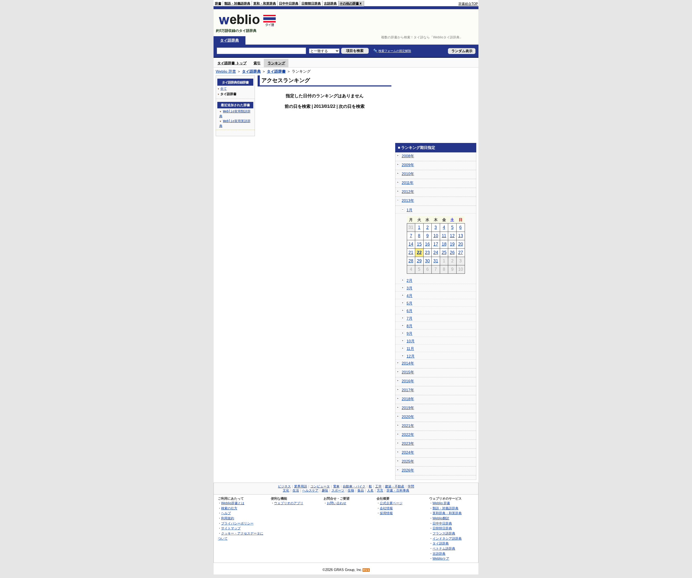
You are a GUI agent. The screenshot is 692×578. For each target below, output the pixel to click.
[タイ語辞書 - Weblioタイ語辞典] (247, 26)
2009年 (408, 165)
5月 (409, 303)
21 (410, 252)
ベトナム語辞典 (443, 548)
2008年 (408, 156)
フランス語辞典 (443, 533)
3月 (409, 288)
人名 (370, 490)
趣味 (325, 490)
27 (460, 252)
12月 (411, 356)
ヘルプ (226, 513)
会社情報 (386, 508)
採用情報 (386, 513)
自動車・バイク (354, 486)
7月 (409, 318)
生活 (295, 490)
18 (444, 244)
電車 (336, 486)
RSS (366, 570)
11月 (410, 348)
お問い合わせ (336, 503)
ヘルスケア (310, 490)
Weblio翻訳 (440, 518)
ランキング (276, 63)
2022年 (408, 434)
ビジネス (284, 486)
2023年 (408, 443)
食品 (360, 490)
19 (452, 244)
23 (427, 252)
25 (444, 252)
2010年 (408, 174)
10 (435, 235)
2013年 (408, 200)
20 (460, 244)
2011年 (408, 183)
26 (452, 252)
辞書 (218, 3)
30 (427, 261)
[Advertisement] (379, 23)
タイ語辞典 (229, 40)
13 (460, 235)
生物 (351, 490)
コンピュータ (320, 486)
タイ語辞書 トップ (232, 63)
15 (419, 244)
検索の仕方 (229, 508)
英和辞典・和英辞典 (447, 513)
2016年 (408, 381)
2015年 (408, 372)
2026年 (408, 470)
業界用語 (300, 486)
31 (435, 261)
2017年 (408, 390)
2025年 (408, 461)
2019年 (408, 408)
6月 (409, 311)
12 (452, 235)
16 (427, 244)
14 (410, 244)
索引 (257, 63)
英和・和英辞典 (264, 3)
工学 (378, 486)
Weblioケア (440, 558)
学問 (411, 486)
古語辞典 (330, 3)
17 (435, 244)
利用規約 (227, 518)
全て (223, 89)
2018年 (408, 399)
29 (419, 261)
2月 (409, 280)
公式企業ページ (391, 503)
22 (419, 252)
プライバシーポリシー (237, 523)
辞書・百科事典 (398, 490)
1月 (409, 210)
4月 (409, 295)
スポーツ (337, 490)
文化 (286, 490)
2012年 (408, 191)
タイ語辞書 (276, 71)
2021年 (408, 425)
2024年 (408, 452)
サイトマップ (231, 528)
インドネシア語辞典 (447, 538)
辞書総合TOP (468, 4)
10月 (411, 341)
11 (444, 235)
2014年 (408, 363)
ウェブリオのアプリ (288, 503)
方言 (380, 490)
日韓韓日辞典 (311, 3)
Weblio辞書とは (232, 503)
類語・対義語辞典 (237, 3)
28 (410, 261)
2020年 (408, 417)
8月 (409, 326)
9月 (409, 333)
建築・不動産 (394, 486)
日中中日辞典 (288, 3)
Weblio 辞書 (226, 71)
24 (435, 252)
